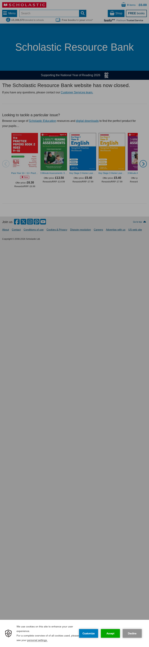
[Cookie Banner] (74, 633)
